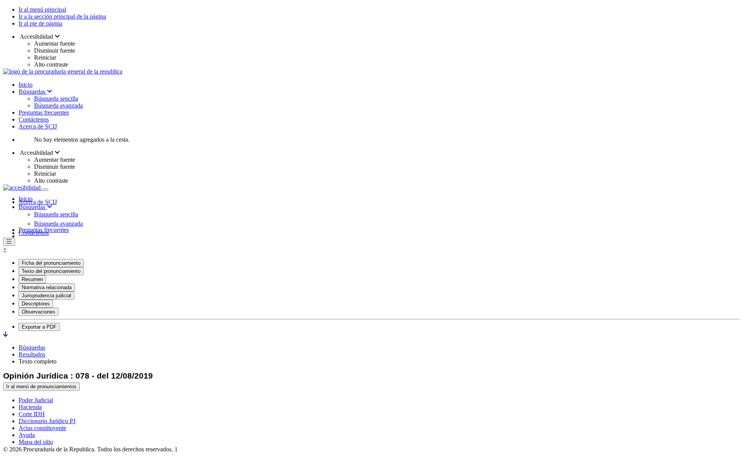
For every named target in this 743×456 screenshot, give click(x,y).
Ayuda (27, 435)
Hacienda (30, 407)
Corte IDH (32, 414)
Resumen (32, 279)
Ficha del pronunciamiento (51, 263)
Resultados (32, 354)
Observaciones (38, 312)
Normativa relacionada (47, 287)
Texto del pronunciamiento (51, 271)
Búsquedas (33, 91)
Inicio (26, 84)
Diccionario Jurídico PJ (47, 421)
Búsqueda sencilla (56, 98)
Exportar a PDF (39, 327)
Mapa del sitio (36, 442)
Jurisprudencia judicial (46, 295)
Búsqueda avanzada (58, 105)
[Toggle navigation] (45, 190)
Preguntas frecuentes (44, 112)
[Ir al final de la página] (5, 334)
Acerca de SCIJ (38, 126)
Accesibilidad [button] (37, 36)
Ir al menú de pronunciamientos (41, 386)
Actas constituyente (42, 428)
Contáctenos (34, 119)
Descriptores (36, 304)
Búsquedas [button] (33, 207)
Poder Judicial (36, 400)
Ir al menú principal (42, 9)
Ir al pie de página (40, 23)
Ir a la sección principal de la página (62, 16)
